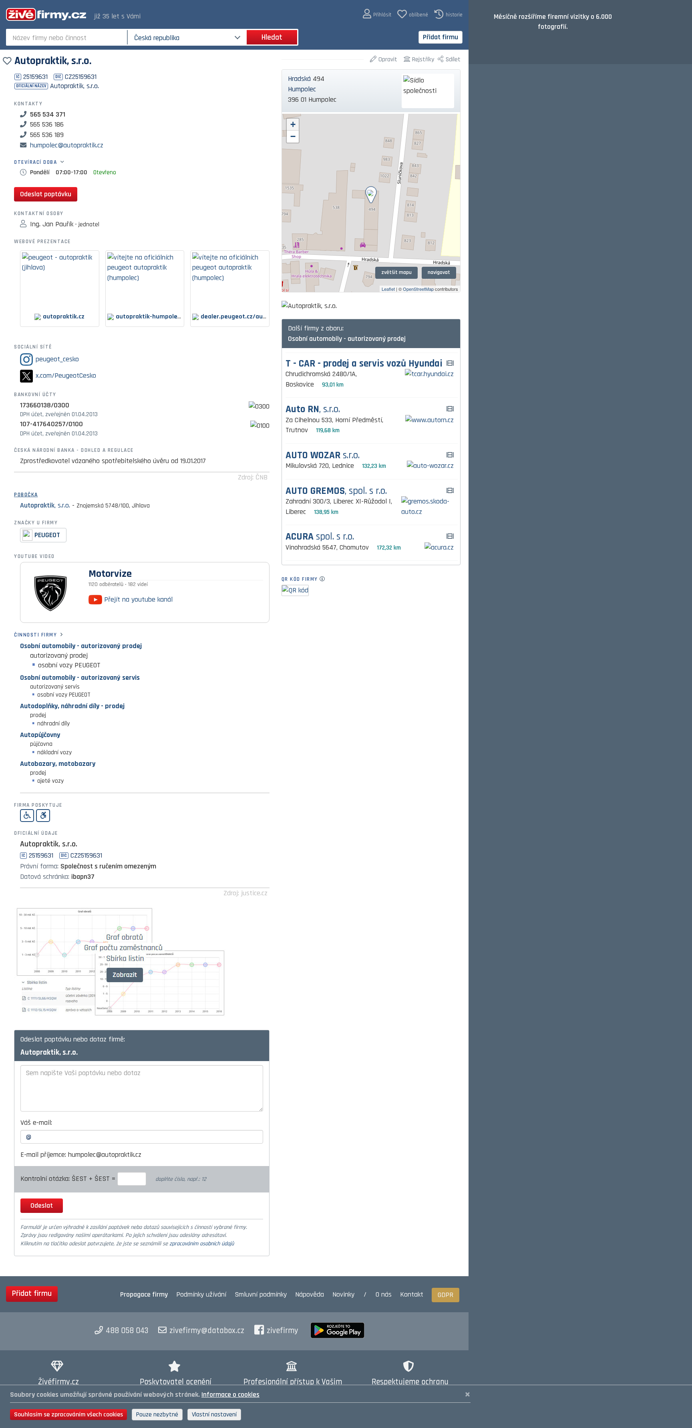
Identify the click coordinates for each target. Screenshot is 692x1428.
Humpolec (302, 89)
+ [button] (293, 124)
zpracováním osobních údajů (201, 1243)
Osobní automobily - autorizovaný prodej (81, 646)
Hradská (299, 78)
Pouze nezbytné (157, 1414)
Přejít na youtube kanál (137, 599)
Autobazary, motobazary (57, 763)
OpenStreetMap (418, 289)
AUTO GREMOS (336, 491)
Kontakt (411, 1294)
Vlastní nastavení (214, 1414)
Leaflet (388, 289)
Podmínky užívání (201, 1294)
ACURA (320, 537)
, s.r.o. (45, 505)
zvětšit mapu (396, 272)
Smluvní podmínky (261, 1294)
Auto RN (313, 410)
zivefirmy (282, 1330)
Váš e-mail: (36, 1122)
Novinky (343, 1294)
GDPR (445, 1294)
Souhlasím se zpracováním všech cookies (68, 1414)
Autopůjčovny (40, 734)
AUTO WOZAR (323, 456)
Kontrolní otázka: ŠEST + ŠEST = (68, 1178)
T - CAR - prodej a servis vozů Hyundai (364, 364)
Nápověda (309, 1294)
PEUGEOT (47, 535)
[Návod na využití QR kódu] (325, 579)
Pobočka (26, 494)
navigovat (439, 272)
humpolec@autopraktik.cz (66, 145)
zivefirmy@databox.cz (206, 1330)
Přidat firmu (440, 37)
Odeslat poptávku (45, 194)
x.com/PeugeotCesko (66, 375)
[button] (377, 14)
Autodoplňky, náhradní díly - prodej (72, 706)
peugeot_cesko (57, 359)
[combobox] (67, 37)
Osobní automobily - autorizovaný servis (80, 677)
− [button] (293, 136)
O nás (384, 1294)
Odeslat (41, 1205)
